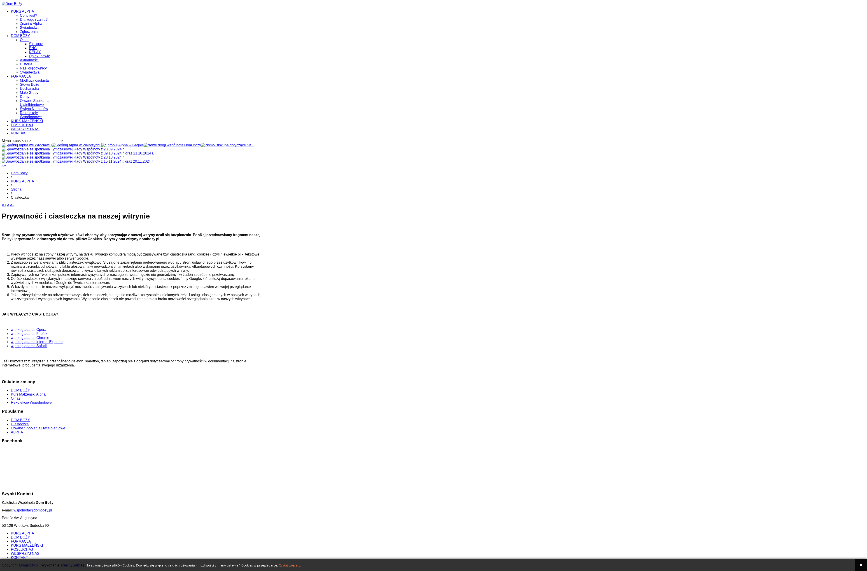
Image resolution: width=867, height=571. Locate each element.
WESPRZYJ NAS (25, 129)
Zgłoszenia (29, 32)
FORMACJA (21, 76)
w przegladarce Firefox (29, 334)
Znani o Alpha (31, 23)
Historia (26, 64)
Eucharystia (29, 88)
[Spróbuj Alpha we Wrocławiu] (27, 145)
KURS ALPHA (22, 11)
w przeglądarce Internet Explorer (37, 342)
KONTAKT (19, 133)
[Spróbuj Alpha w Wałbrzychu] (76, 145)
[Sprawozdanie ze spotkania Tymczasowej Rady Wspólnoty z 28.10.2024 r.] (63, 157)
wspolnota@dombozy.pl (33, 510)
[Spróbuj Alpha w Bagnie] (122, 145)
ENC (33, 48)
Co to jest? (28, 15)
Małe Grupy (29, 92)
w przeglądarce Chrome (30, 338)
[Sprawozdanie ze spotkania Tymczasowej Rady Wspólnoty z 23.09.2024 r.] (63, 149)
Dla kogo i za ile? (34, 19)
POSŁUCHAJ (22, 125)
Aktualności (29, 60)
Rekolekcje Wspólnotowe (31, 115)
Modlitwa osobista (34, 80)
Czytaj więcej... (290, 565)
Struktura (36, 44)
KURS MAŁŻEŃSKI (27, 121)
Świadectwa (30, 28)
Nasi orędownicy (33, 68)
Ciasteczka (20, 424)
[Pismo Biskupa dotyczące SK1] (227, 145)
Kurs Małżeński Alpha (28, 394)
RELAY (35, 52)
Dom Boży (19, 173)
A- (12, 205)
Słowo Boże (29, 84)
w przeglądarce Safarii (29, 346)
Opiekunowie (39, 56)
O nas (24, 40)
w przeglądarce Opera (28, 330)
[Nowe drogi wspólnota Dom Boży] (172, 145)
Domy (24, 97)
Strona (16, 189)
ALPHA (17, 432)
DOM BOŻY (20, 36)
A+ (4, 205)
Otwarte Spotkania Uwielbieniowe (34, 103)
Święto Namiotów (34, 109)
